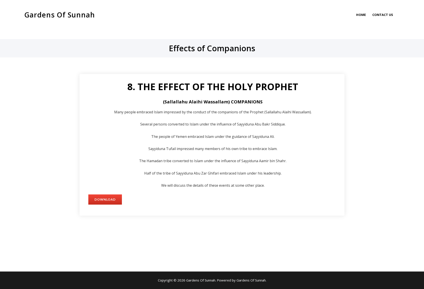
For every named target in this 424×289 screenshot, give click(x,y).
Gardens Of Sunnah (59, 14)
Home (361, 15)
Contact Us (382, 15)
